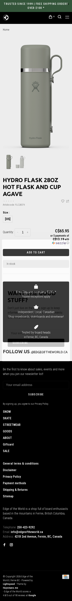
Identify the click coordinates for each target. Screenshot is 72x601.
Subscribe (20, 342)
